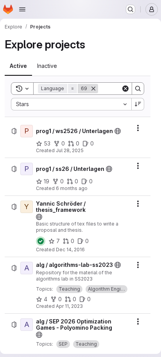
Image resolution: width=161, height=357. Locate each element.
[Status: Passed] (40, 241)
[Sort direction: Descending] (138, 104)
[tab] (18, 66)
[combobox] (71, 104)
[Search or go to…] (130, 9)
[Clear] (125, 88)
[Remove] (93, 88)
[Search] (138, 88)
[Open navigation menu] (22, 9)
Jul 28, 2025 (70, 150)
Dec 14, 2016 (70, 249)
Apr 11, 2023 (69, 306)
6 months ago (72, 188)
